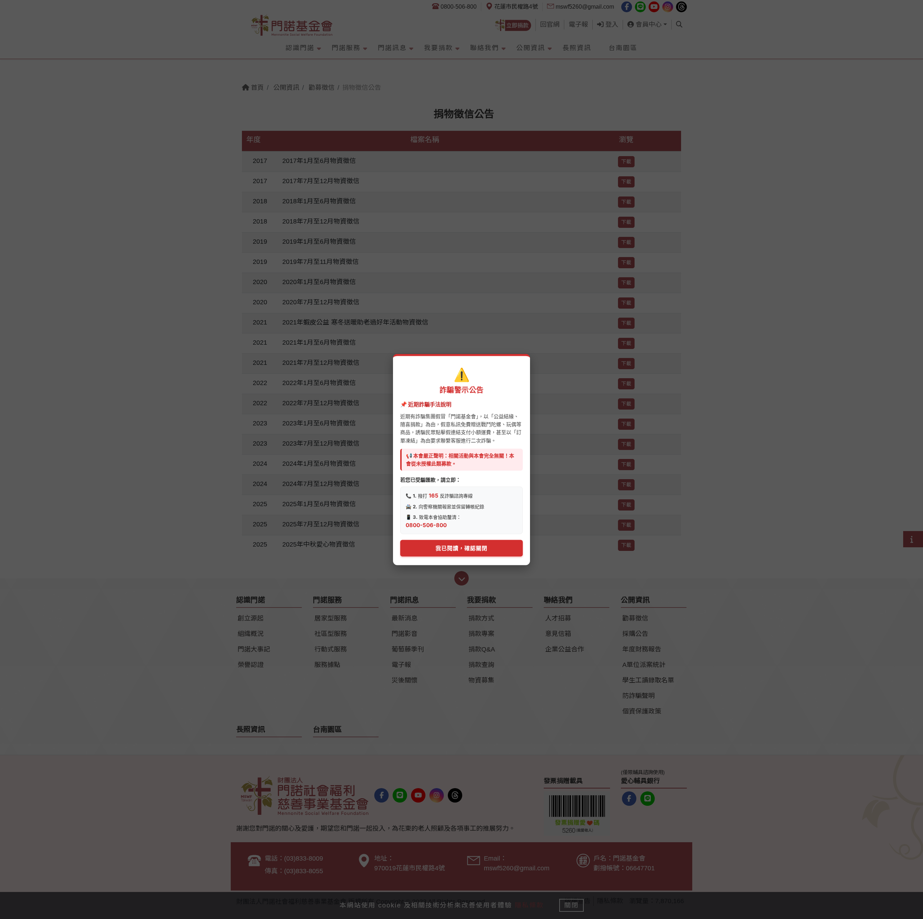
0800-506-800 (426, 524)
